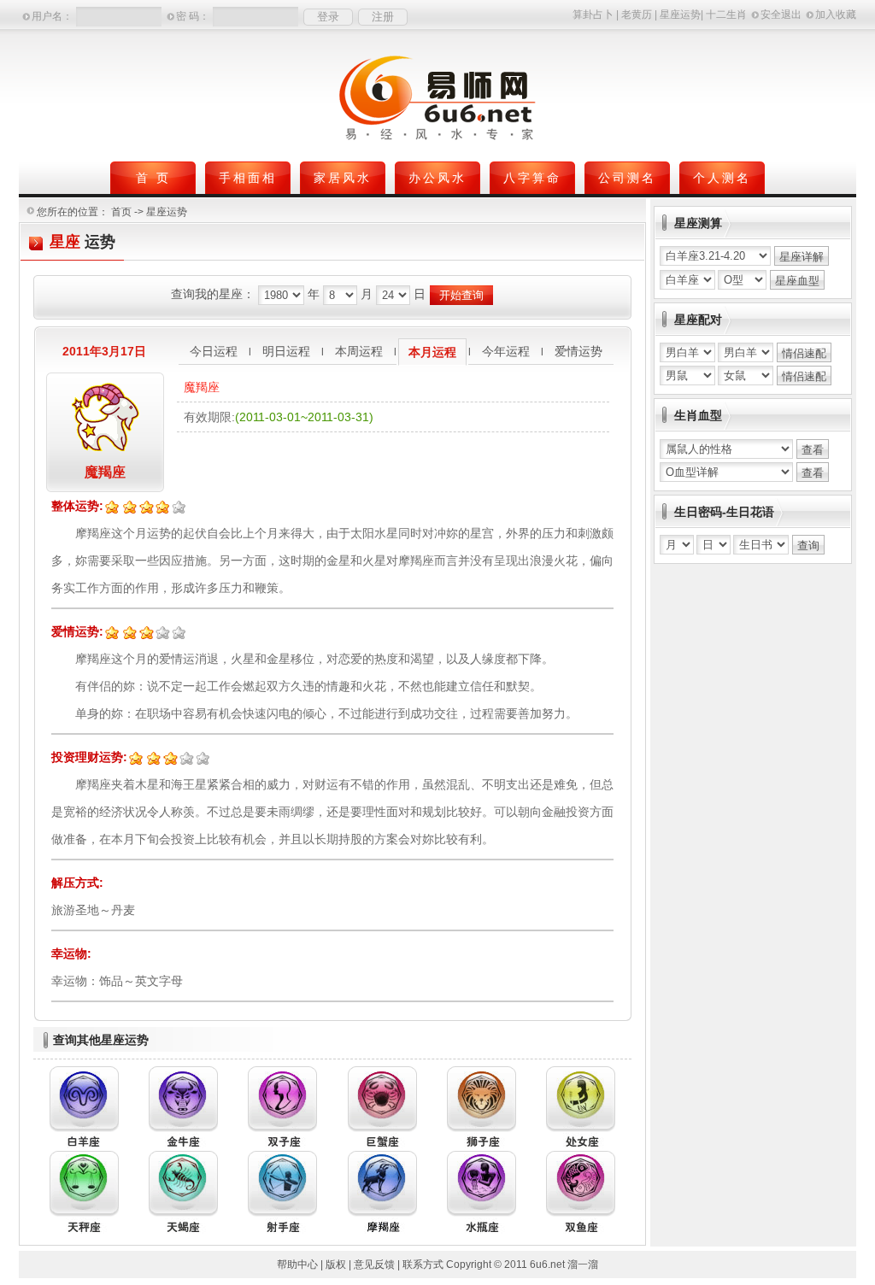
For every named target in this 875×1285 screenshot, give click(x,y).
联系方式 (422, 1264)
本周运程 (359, 351)
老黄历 (636, 15)
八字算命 (532, 178)
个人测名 (722, 178)
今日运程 (214, 351)
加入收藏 (835, 15)
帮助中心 (297, 1264)
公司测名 (627, 178)
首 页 (153, 178)
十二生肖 (726, 15)
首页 (121, 212)
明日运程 (286, 351)
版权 (336, 1264)
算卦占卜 (593, 15)
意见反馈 (374, 1264)
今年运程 (506, 351)
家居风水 (343, 178)
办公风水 (437, 178)
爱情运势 (578, 351)
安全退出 (781, 15)
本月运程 (432, 352)
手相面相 (248, 178)
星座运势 (680, 15)
